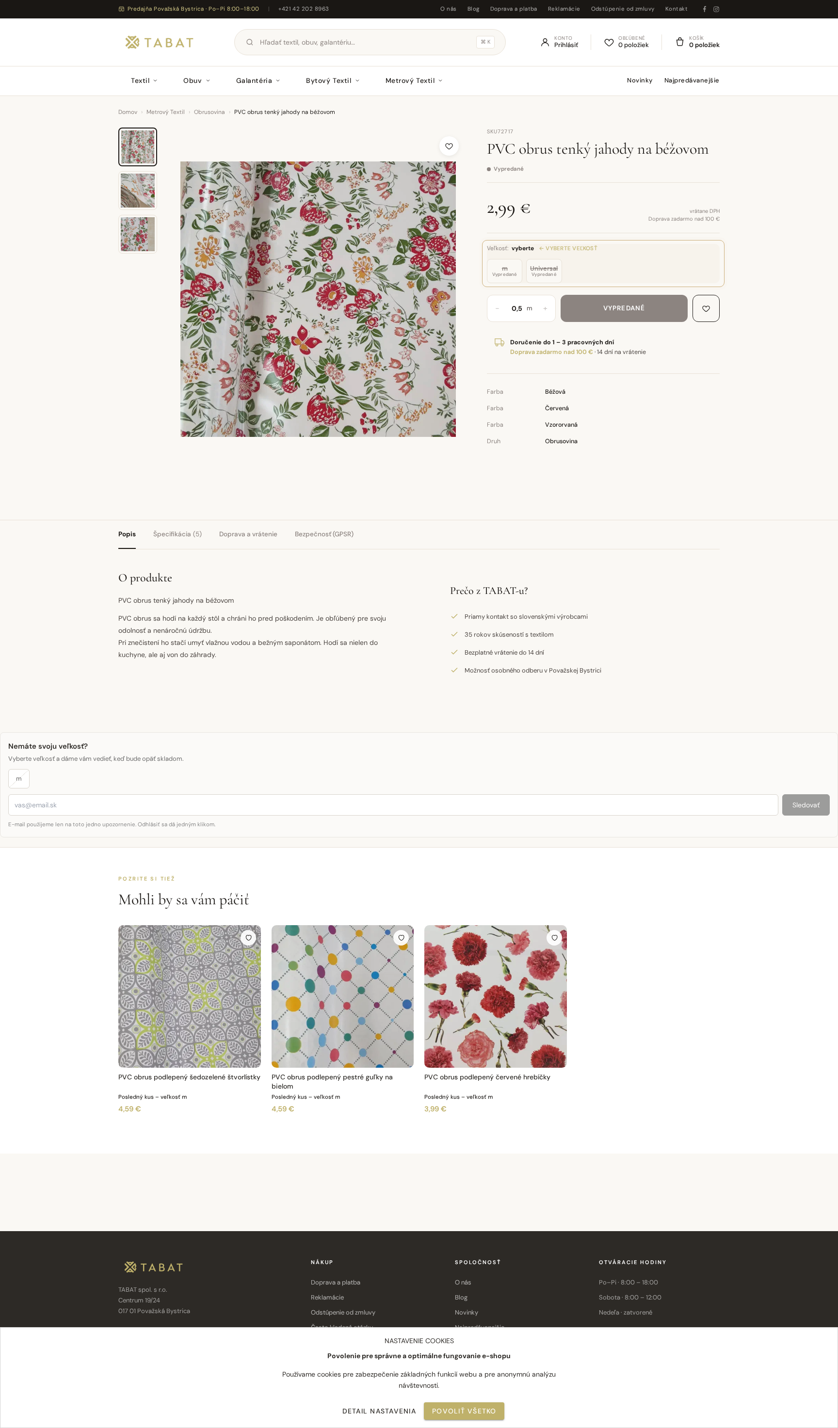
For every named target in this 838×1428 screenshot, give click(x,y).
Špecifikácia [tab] (177, 534)
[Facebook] (704, 9)
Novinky (640, 80)
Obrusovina (209, 112)
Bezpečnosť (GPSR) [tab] (324, 534)
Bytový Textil (328, 80)
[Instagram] (716, 9)
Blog (473, 9)
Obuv (192, 80)
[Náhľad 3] (137, 234)
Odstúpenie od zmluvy (623, 9)
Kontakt (676, 9)
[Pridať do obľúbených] (449, 146)
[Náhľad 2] (137, 190)
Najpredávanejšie (692, 80)
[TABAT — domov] (159, 42)
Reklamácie (564, 9)
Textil (140, 80)
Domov (127, 112)
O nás (448, 9)
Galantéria (254, 80)
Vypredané (624, 308)
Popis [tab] (127, 534)
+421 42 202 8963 (303, 9)
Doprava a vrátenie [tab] (248, 534)
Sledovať (806, 805)
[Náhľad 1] (137, 147)
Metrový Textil (410, 80)
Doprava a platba (513, 9)
